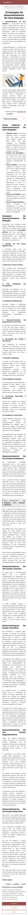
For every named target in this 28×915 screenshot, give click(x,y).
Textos (13, 6)
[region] (14, 900)
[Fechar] (26, 886)
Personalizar (14, 908)
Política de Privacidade (12, 899)
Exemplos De (7, 6)
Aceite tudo (14, 903)
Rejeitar (14, 912)
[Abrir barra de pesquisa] (25, 2)
